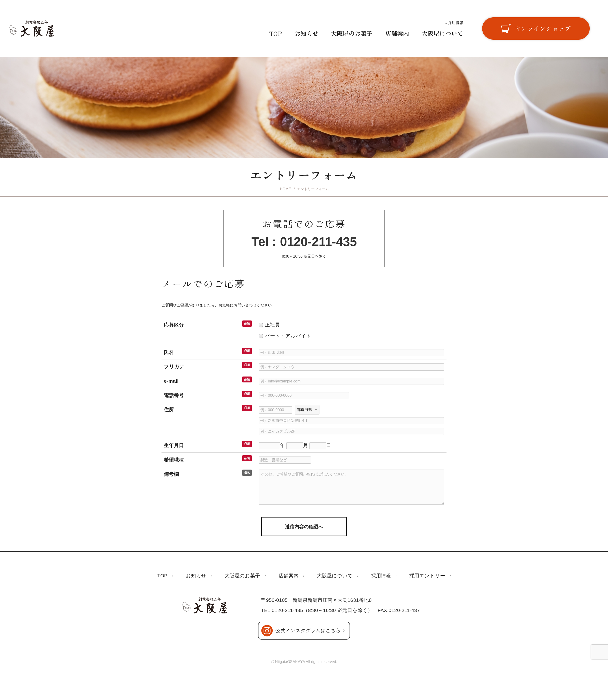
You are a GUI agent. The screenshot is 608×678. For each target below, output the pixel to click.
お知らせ (306, 33)
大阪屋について (442, 33)
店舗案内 (397, 33)
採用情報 (455, 22)
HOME (285, 189)
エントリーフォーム (313, 189)
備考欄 (171, 474)
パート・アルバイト (288, 336)
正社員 (272, 325)
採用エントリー (427, 576)
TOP (275, 33)
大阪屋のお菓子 (351, 33)
